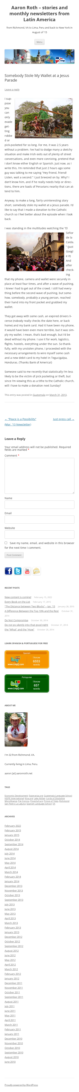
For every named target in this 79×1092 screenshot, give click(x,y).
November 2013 (14, 890)
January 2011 (12, 1034)
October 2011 (12, 992)
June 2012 (10, 955)
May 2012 (10, 960)
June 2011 (10, 1011)
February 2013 (13, 927)
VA (54, 803)
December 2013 (13, 886)
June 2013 (10, 909)
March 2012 (11, 969)
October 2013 (12, 895)
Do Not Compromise (16, 620)
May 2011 (10, 1015)
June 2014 (10, 858)
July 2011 (10, 1006)
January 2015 (12, 835)
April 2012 (10, 964)
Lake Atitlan (39, 798)
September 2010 (14, 1052)
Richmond (64, 801)
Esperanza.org (36, 795)
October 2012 (12, 941)
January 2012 (12, 978)
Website (10, 528)
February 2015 (13, 830)
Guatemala (39, 395)
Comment (12, 455)
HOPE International (14, 798)
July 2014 (10, 853)
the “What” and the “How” (19, 629)
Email (8, 513)
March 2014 (11, 872)
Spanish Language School (39, 803)
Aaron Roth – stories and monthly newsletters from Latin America (39, 14)
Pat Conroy (24, 801)
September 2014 (14, 844)
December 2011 (13, 983)
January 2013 (12, 932)
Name (8, 498)
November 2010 (14, 1043)
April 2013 (10, 918)
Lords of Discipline (55, 798)
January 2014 (12, 881)
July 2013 (10, 904)
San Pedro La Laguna (15, 803)
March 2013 (11, 923)
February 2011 (13, 1029)
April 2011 (10, 1020)
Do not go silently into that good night (26, 625)
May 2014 (10, 863)
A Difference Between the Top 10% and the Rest (32, 611)
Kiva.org (29, 798)
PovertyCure (36, 801)
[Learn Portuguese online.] (27, 691)
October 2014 (12, 839)
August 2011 (12, 1001)
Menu (39, 41)
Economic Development (16, 795)
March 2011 (11, 1024)
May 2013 (10, 913)
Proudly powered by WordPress (21, 1085)
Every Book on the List (17, 601)
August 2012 (12, 950)
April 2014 (10, 867)
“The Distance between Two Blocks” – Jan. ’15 (30, 606)
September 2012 (14, 946)
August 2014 (12, 849)
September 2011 (14, 997)
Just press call (63, 419)
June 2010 (10, 1061)
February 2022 (13, 825)
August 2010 (12, 1057)
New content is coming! (18, 597)
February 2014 (13, 876)
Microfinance (11, 801)
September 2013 (14, 900)
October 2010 (12, 1048)
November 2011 (14, 987)
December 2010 (13, 1038)
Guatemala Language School (58, 795)
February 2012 (13, 974)
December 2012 (13, 937)
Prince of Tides (51, 801)
